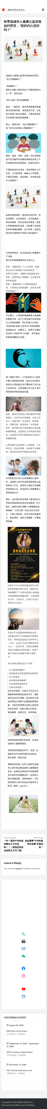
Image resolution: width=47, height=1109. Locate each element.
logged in (19, 868)
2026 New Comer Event (16, 1031)
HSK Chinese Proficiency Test (19, 1070)
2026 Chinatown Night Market (19, 1052)
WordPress (16, 1105)
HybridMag (29, 1105)
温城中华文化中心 (25, 1102)
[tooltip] (23, 934)
